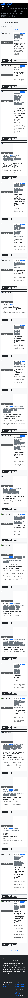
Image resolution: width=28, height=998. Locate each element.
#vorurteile (16, 603)
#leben (19, 67)
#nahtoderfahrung (18, 744)
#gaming (22, 907)
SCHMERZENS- (7, 3)
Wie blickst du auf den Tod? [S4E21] (19, 74)
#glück (21, 102)
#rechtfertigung (6, 747)
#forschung (17, 669)
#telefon (22, 328)
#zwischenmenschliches (14, 644)
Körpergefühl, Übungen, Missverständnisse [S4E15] (12, 308)
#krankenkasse (20, 793)
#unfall (19, 746)
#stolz (23, 264)
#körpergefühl (6, 493)
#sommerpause (18, 38)
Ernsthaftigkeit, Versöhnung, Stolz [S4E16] (19, 272)
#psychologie (17, 861)
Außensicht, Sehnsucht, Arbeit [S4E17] (19, 240)
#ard (21, 557)
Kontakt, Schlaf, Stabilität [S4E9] (19, 527)
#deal (11, 408)
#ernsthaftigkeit (18, 262)
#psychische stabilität (19, 518)
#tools (19, 747)
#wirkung (17, 265)
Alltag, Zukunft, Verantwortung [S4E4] (19, 711)
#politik (16, 789)
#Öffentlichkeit (18, 437)
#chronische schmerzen (20, 516)
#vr (15, 903)
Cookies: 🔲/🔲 (19, 995)
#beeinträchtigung (19, 236)
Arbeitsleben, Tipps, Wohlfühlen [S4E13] (19, 371)
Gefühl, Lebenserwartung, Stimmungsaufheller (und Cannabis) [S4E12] (12, 416)
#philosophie (17, 97)
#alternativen (6, 157)
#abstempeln (6, 605)
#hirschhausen (12, 558)
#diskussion (17, 448)
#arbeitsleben (18, 363)
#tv (24, 557)
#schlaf (22, 521)
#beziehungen (17, 488)
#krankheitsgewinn (7, 492)
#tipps (16, 364)
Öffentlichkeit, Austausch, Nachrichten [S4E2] (12, 798)
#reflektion (17, 233)
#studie (16, 908)
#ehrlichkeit (17, 330)
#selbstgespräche (14, 493)
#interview (17, 99)
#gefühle (11, 410)
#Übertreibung (12, 490)
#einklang (5, 607)
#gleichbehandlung (18, 643)
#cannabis (5, 410)
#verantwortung (18, 700)
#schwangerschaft (19, 190)
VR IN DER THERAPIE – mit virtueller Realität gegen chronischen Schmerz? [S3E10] (19, 917)
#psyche (16, 446)
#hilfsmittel (5, 749)
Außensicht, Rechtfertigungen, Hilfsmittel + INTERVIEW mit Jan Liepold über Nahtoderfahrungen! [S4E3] (14, 754)
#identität (17, 441)
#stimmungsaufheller (18, 408)
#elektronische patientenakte (9, 793)
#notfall (14, 746)
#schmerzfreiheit (7, 411)
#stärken (16, 69)
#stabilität (22, 446)
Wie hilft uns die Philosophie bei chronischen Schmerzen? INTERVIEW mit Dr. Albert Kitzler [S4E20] (19, 112)
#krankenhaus (13, 749)
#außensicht (17, 231)
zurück (3, 1)
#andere (11, 643)
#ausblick (17, 856)
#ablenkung (17, 671)
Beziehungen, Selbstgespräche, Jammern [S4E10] (14, 497)
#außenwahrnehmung (8, 159)
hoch (7, 1)
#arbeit (16, 227)
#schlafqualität (18, 523)
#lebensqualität (14, 830)
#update (16, 35)
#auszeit (16, 40)
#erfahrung (17, 186)
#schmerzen (17, 93)
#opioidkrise (6, 562)
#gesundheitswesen (7, 791)
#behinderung (18, 858)
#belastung (17, 666)
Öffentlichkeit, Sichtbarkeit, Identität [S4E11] (19, 455)
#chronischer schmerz (19, 905)
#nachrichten (6, 795)
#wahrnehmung (18, 439)
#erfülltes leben (18, 104)
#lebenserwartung (18, 406)
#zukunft (17, 667)
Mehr (4, 60)
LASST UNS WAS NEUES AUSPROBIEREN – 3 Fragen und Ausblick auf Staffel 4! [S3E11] (19, 873)
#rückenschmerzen (7, 641)
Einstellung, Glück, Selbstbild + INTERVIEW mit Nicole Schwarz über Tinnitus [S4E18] (19, 200)
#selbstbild (17, 188)
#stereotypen (13, 605)
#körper (22, 605)
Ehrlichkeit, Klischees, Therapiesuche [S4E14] (19, 339)
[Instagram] (3, 979)
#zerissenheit (12, 607)
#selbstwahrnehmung (19, 442)
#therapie (17, 328)
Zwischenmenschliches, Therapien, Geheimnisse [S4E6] (13, 648)
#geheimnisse (16, 641)
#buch (21, 35)
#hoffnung (17, 672)
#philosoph (17, 100)
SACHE (5, 6)
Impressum (18, 992)
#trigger (16, 828)
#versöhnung (17, 264)
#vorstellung (17, 705)
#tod (16, 67)
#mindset (17, 102)
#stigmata (5, 608)
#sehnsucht (17, 234)
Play (9, 60)
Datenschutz (18, 994)
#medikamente (6, 830)
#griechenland (18, 95)
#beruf (16, 366)
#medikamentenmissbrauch (9, 560)
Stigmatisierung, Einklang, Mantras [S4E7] (12, 612)
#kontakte (17, 521)
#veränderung (18, 444)
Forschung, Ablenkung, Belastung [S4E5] (18, 678)
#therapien (12, 157)
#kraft (17, 608)
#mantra (18, 607)
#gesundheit (17, 702)
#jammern (16, 155)
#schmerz (22, 185)
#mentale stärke (18, 519)
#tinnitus (17, 185)
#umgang (5, 644)
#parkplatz (17, 229)
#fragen (22, 856)
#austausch (12, 795)
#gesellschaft (17, 159)
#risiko (16, 191)
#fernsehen (5, 558)
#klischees (17, 334)
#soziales (23, 644)
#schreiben (17, 37)
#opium (18, 560)
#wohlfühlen (21, 364)
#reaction (16, 557)
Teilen (15, 60)
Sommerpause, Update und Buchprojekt (19, 44)
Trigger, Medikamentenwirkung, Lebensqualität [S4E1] (11, 835)
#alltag (14, 160)
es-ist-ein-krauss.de (20, 984)
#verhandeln (6, 408)
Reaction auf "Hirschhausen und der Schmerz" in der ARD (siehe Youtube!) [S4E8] (13, 566)
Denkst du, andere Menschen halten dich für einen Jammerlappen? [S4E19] (13, 165)
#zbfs (16, 865)
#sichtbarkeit (17, 449)
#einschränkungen (7, 160)
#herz (10, 746)
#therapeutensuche (19, 327)
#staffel (20, 865)
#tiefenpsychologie (19, 863)
